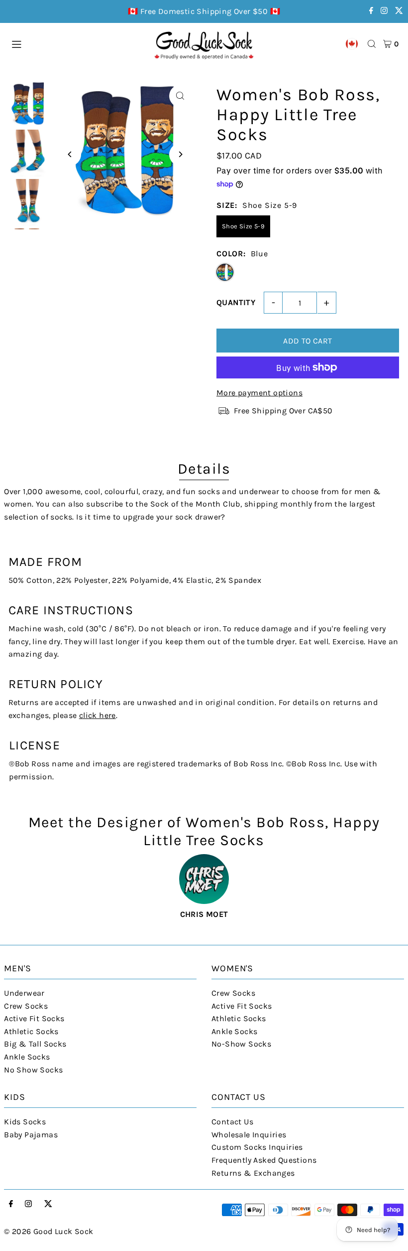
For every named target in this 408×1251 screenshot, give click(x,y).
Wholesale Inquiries (249, 1134)
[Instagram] (384, 11)
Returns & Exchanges (253, 1173)
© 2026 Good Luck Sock (48, 1231)
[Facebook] (371, 11)
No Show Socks (33, 1069)
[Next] (180, 154)
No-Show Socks (241, 1044)
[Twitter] (399, 11)
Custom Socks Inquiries (257, 1147)
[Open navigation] (77, 43)
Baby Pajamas (31, 1134)
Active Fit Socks (34, 1018)
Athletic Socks (31, 1031)
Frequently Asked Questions (263, 1160)
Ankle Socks (27, 1057)
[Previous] (70, 154)
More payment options (259, 392)
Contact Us (232, 1121)
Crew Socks (26, 1006)
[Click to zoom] (180, 96)
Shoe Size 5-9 (243, 226)
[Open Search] (372, 44)
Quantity (235, 302)
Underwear (24, 993)
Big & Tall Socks (35, 1044)
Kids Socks (25, 1121)
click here (97, 715)
